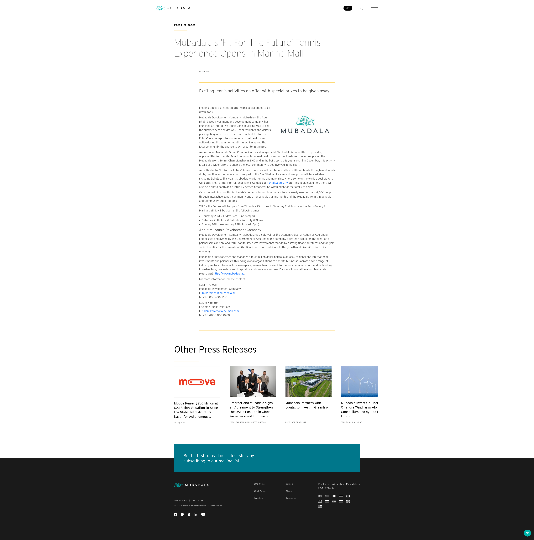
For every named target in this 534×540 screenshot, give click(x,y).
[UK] (347, 501)
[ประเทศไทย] (341, 501)
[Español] (334, 501)
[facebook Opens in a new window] (175, 514)
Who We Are (259, 484)
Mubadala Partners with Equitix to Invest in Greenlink (306, 405)
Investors (258, 498)
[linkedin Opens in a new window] (196, 514)
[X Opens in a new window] (189, 514)
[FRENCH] (334, 496)
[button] (527, 533)
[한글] (347, 496)
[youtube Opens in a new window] (203, 514)
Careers (289, 484)
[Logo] (191, 485)
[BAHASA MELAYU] (320, 501)
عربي (348, 8)
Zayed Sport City (277, 182)
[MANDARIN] (327, 496)
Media (289, 491)
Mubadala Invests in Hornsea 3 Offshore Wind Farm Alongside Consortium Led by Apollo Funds (364, 409)
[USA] (320, 506)
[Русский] (327, 501)
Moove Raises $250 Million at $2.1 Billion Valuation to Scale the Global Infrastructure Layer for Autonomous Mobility (196, 410)
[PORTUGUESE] (320, 496)
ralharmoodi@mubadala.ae (219, 293)
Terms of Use (197, 500)
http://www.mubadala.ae (229, 273)
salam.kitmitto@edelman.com (220, 311)
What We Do (259, 491)
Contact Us (291, 498)
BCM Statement (180, 500)
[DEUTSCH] (341, 496)
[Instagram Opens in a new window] (182, 514)
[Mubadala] (173, 8)
